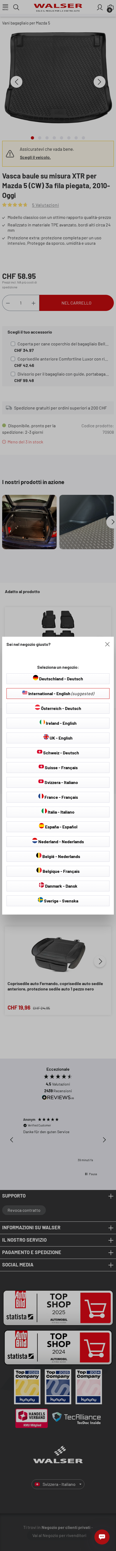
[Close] (107, 644)
